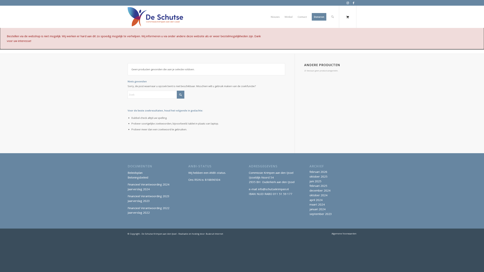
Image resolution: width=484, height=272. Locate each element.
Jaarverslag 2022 (139, 212)
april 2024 (316, 200)
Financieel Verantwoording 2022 (148, 208)
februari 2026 (318, 172)
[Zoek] (332, 17)
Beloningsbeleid (138, 177)
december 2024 (319, 190)
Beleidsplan (135, 173)
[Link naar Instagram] (348, 3)
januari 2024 (317, 209)
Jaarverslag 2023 (139, 201)
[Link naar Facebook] (353, 3)
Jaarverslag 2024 (139, 189)
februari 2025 (318, 186)
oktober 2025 (318, 176)
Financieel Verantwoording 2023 (148, 196)
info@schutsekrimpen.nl (273, 189)
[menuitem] (275, 17)
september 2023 (320, 214)
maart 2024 (317, 204)
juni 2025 (315, 181)
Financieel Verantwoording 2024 (148, 184)
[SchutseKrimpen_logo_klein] (155, 17)
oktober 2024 (318, 195)
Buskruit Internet (214, 233)
